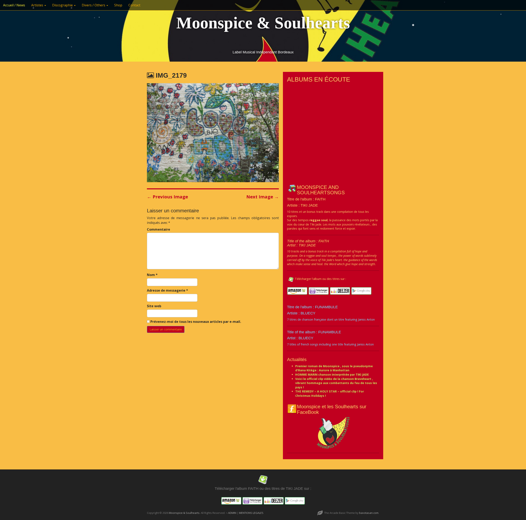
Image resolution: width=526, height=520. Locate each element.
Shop (118, 5)
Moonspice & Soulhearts (263, 23)
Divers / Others (94, 5)
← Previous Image (167, 196)
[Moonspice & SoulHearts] (333, 433)
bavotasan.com (368, 513)
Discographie (63, 5)
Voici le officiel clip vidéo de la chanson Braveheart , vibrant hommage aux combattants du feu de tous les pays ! (336, 383)
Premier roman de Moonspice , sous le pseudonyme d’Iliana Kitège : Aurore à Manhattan (334, 368)
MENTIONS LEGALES (251, 513)
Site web (154, 306)
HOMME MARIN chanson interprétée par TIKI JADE (332, 374)
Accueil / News (14, 5)
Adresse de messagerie (167, 290)
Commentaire (158, 229)
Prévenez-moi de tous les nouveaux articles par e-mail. (195, 321)
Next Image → (262, 196)
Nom (152, 275)
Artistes (37, 5)
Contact (134, 5)
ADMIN (232, 513)
